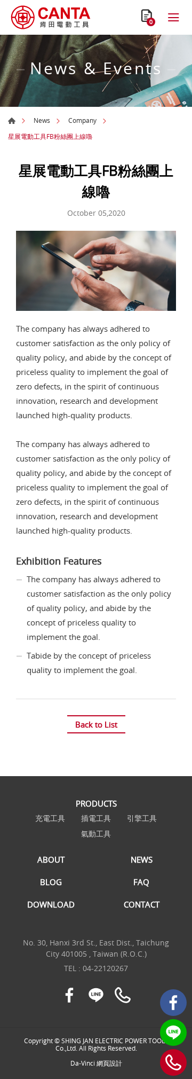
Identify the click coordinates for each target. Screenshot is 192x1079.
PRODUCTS (96, 803)
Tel (173, 1062)
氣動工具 (96, 834)
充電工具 (50, 818)
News (42, 120)
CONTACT (141, 904)
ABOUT (51, 859)
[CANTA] (51, 17)
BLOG (51, 882)
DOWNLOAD (51, 904)
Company (82, 120)
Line (173, 1032)
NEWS (142, 859)
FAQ (141, 882)
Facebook (173, 1002)
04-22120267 (105, 968)
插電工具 (96, 818)
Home (11, 120)
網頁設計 (109, 1063)
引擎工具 (142, 818)
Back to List (96, 724)
